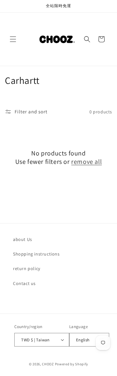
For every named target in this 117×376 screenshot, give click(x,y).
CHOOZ (48, 364)
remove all (86, 161)
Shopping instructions (36, 254)
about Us (22, 239)
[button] (13, 39)
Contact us (24, 283)
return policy (26, 268)
